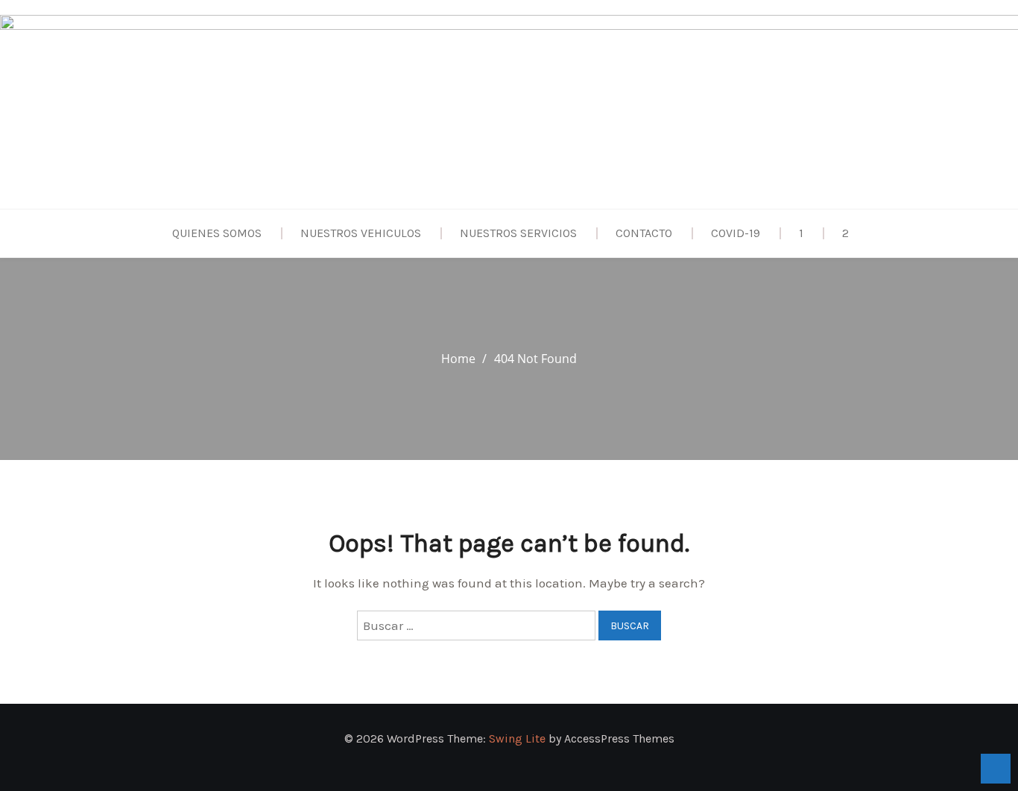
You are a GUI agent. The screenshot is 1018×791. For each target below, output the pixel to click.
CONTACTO (644, 233)
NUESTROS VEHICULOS (360, 233)
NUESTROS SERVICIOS (518, 233)
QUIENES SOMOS (217, 233)
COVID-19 (735, 233)
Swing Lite (517, 738)
